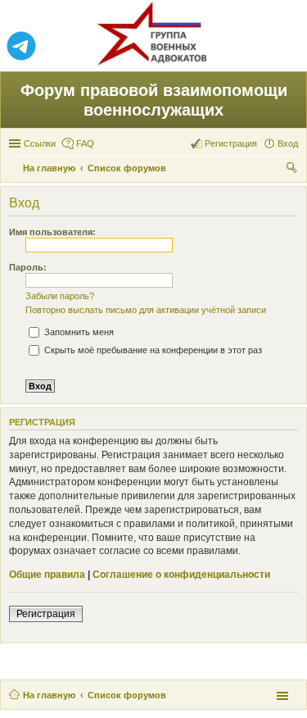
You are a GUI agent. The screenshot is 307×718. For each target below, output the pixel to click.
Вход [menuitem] (288, 143)
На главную (49, 695)
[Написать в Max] (286, 47)
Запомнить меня (78, 332)
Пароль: (28, 267)
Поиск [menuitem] (293, 169)
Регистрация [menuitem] (231, 143)
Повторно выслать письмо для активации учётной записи (145, 310)
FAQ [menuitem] (85, 143)
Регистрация (45, 614)
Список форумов (127, 695)
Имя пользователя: (52, 232)
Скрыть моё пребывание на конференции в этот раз (152, 350)
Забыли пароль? (59, 296)
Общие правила (47, 574)
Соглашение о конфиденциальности (181, 574)
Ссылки (40, 143)
